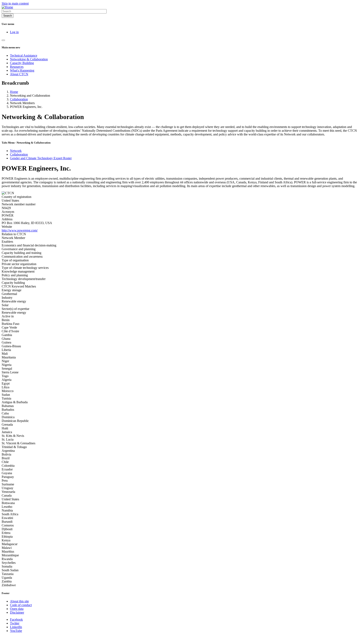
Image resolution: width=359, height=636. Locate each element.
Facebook (16, 619)
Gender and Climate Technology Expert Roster (41, 158)
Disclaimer (17, 612)
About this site (19, 601)
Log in (14, 32)
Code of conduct (21, 605)
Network (16, 150)
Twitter (14, 623)
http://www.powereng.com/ (20, 230)
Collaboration (19, 99)
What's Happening (22, 70)
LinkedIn (16, 627)
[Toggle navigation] (3, 40)
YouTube (16, 630)
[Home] (7, 7)
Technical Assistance (23, 55)
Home (14, 92)
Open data (16, 608)
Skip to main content (15, 3)
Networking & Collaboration (29, 59)
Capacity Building (22, 63)
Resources (16, 66)
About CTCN (19, 74)
